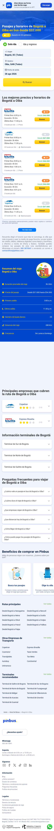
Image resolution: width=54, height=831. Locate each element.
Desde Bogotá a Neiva (11, 615)
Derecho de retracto (9, 803)
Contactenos (6, 813)
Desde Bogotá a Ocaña (36, 615)
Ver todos (47, 604)
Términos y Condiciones (10, 800)
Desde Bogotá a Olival (11, 620)
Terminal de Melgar (9, 693)
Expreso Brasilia (33, 647)
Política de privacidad (9, 789)
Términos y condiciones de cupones (14, 784)
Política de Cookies (9, 810)
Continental (31, 661)
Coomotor (6, 652)
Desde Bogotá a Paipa (11, 629)
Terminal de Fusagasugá (37, 688)
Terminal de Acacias (10, 698)
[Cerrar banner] (3, 5)
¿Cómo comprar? (8, 779)
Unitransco (6, 666)
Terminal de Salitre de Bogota (14, 684)
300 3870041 (26, 248)
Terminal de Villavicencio (37, 693)
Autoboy (5, 661)
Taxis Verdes (32, 652)
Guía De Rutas (15, 712)
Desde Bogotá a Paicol (11, 625)
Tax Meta (30, 657)
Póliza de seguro (8, 808)
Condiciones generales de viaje (13, 805)
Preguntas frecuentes (9, 787)
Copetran (6, 647)
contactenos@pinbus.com (13, 251)
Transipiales (7, 657)
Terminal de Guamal (10, 702)
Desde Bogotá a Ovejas (36, 620)
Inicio (6, 712)
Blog (3, 777)
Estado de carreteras (9, 782)
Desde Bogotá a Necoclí (36, 611)
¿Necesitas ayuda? (15, 732)
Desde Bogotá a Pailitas (36, 625)
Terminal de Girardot (35, 698)
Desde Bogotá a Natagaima (13, 611)
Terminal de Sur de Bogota (37, 684)
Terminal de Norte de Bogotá (13, 688)
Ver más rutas (27, 230)
